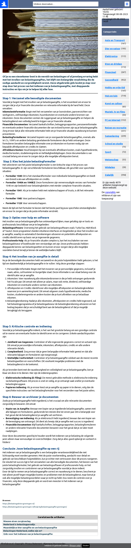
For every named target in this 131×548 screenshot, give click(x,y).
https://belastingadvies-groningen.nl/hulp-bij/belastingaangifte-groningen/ (35, 507)
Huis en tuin (111, 96)
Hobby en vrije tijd (115, 87)
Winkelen (110, 167)
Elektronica (111, 56)
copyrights (110, 192)
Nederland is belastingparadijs (19, 524)
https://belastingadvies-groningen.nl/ (19, 504)
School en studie (114, 143)
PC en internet (112, 120)
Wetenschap (111, 159)
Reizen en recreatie (115, 128)
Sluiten (86, 545)
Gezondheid (111, 80)
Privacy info (75, 545)
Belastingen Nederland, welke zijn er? (22, 531)
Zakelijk (109, 175)
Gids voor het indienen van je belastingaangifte (28, 534)
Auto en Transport (115, 40)
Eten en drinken (113, 64)
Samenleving (112, 136)
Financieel (110, 72)
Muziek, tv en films (115, 112)
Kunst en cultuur (113, 103)
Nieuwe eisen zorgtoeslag (17, 521)
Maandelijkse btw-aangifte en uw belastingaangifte (30, 527)
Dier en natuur (112, 48)
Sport (108, 152)
